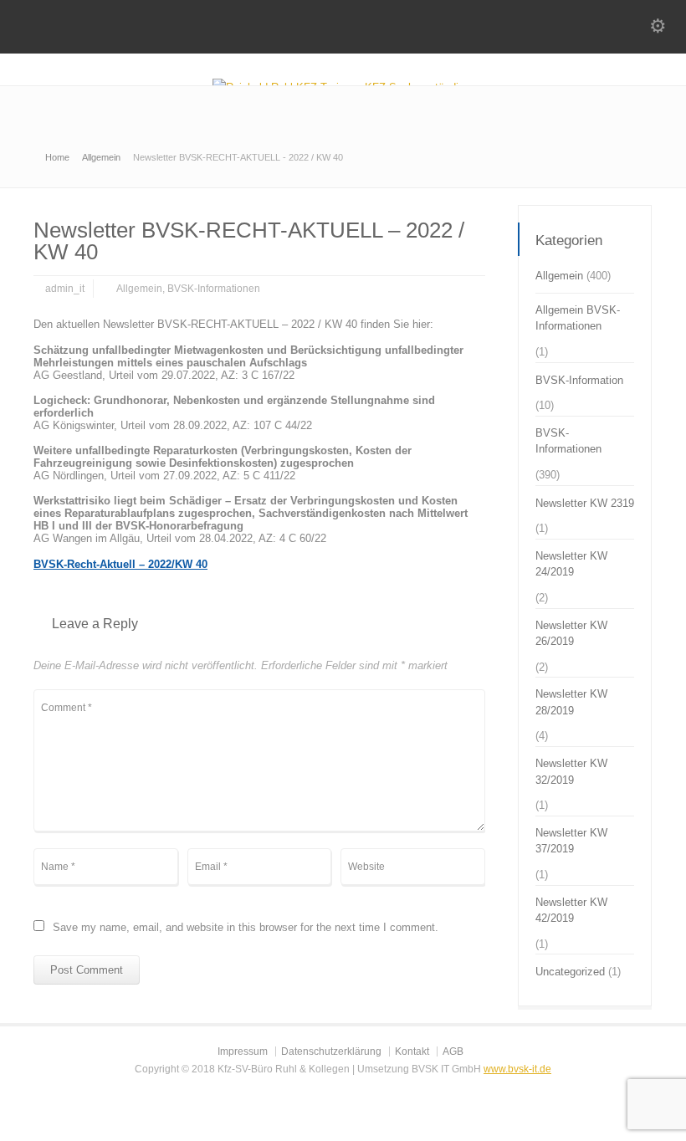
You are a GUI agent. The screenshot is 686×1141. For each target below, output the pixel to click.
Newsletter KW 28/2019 (571, 702)
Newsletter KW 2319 (584, 503)
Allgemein (139, 288)
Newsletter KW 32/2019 (571, 771)
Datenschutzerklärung (331, 1051)
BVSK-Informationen (213, 288)
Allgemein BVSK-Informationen (577, 318)
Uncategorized (570, 971)
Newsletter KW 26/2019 (571, 633)
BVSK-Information (579, 380)
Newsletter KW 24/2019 (571, 564)
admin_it (64, 288)
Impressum (243, 1051)
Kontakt (412, 1051)
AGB (453, 1051)
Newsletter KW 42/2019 (571, 910)
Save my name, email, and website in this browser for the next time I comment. (245, 928)
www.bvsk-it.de (517, 1069)
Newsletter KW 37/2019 (571, 841)
